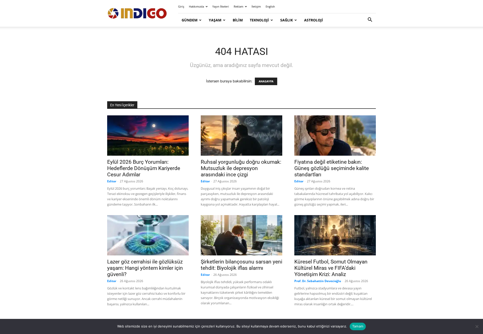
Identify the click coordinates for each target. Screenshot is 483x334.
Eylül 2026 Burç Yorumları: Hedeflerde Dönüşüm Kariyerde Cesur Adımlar (143, 168)
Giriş (181, 6)
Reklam (238, 6)
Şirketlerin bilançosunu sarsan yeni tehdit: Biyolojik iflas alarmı (241, 265)
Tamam (357, 326)
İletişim (256, 6)
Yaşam (215, 20)
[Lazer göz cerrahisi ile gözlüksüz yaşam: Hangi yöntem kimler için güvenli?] (148, 235)
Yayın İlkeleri (220, 6)
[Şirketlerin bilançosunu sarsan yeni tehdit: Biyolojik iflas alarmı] (241, 235)
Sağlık (286, 20)
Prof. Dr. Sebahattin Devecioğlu (317, 281)
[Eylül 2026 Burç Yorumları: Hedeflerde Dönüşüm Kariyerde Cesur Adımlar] (148, 135)
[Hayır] (476, 326)
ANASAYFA (266, 81)
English (270, 6)
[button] (370, 20)
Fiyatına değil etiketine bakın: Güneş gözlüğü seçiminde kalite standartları (331, 168)
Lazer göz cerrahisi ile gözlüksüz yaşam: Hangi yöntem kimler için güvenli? (145, 268)
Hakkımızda (196, 6)
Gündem (189, 20)
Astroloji (313, 20)
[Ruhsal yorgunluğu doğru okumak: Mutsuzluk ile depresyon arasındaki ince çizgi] (241, 135)
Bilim (238, 20)
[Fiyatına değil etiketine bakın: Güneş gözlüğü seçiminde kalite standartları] (335, 135)
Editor (111, 181)
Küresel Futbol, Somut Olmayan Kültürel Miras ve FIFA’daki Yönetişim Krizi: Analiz (331, 268)
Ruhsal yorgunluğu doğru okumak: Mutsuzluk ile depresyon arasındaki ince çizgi (241, 168)
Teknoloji (259, 20)
